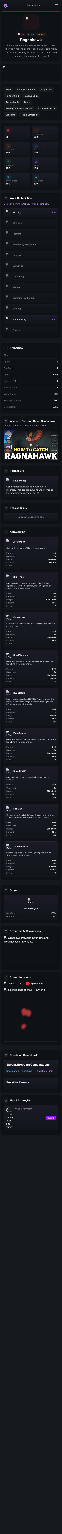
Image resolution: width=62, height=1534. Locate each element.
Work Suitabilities (26, 89)
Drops (27, 102)
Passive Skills (31, 95)
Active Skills (12, 102)
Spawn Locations (46, 108)
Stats (8, 89)
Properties (46, 89)
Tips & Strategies (30, 114)
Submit (50, 1117)
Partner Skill (12, 95)
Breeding (10, 114)
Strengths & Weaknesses (19, 108)
